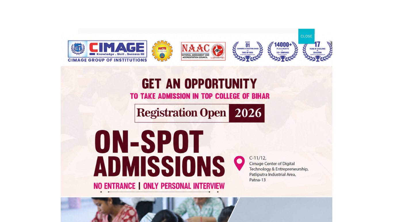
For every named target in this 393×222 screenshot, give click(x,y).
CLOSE (306, 36)
